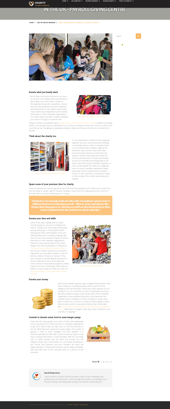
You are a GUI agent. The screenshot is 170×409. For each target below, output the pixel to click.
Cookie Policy (83, 405)
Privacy (76, 405)
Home (31, 22)
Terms (70, 405)
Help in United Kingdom (46, 22)
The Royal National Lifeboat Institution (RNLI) (48, 248)
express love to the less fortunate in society (76, 123)
